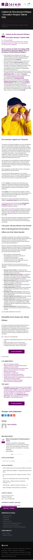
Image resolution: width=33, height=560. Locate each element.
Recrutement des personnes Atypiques (13, 374)
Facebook (3, 415)
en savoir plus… (22, 278)
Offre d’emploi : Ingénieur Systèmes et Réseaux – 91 (15, 485)
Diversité (24, 74)
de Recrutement (12, 81)
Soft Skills (28, 552)
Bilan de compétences (18, 548)
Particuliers (6, 517)
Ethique (11, 41)
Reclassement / (11, 372)
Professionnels (7, 515)
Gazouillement (5, 415)
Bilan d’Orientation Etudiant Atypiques (13, 380)
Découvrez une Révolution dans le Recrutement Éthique (16, 478)
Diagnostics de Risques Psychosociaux (18, 325)
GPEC (9, 550)
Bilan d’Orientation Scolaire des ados (13, 381)
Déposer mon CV (7, 535)
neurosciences (26, 82)
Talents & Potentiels (13, 43)
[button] (3, 4)
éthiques (6, 81)
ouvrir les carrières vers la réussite (15, 77)
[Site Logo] (13, 4)
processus (26, 79)
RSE (22, 41)
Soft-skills (25, 41)
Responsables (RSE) (9, 74)
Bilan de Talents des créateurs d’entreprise (14, 370)
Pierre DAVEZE (9, 40)
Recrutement (17, 41)
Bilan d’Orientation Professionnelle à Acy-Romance (15, 487)
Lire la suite (9, 451)
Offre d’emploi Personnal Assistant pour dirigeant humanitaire (17, 468)
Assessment (6, 41)
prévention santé (19, 78)
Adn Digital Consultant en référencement (11, 505)
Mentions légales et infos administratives (14, 527)
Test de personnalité (23, 43)
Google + (11, 415)
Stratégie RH (5, 43)
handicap (18, 59)
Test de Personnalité (7, 548)
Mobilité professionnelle (10, 371)
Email (14, 415)
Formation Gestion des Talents (17, 552)
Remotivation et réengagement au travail (14, 375)
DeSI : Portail (6, 533)
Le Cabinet (6, 519)
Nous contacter (7, 521)
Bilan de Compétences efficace (11, 364)
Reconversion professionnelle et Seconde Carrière (16, 368)
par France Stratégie (13, 210)
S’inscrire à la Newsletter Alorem (12, 523)
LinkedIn (8, 415)
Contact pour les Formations (11, 525)
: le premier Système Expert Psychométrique (17, 387)
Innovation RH (6, 44)
